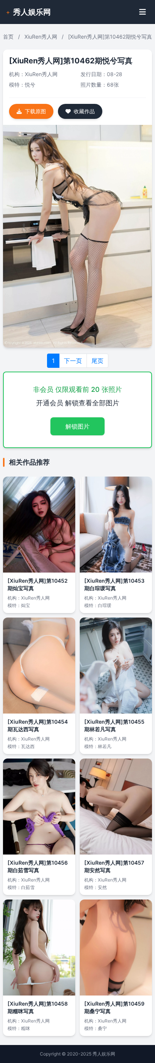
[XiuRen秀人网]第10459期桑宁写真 (114, 1007)
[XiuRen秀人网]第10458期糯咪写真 (38, 1007)
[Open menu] (142, 12)
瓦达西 (28, 746)
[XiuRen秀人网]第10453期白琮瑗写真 (114, 584)
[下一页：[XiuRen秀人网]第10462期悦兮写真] (77, 236)
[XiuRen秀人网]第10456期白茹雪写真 (38, 866)
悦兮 (30, 84)
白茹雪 (28, 887)
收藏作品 (84, 111)
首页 (8, 36)
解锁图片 (77, 426)
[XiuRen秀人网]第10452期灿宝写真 (38, 584)
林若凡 (104, 746)
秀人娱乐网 (32, 11)
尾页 (97, 360)
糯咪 (25, 1028)
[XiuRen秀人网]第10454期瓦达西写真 (38, 725)
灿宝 (25, 605)
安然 (102, 887)
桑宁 (102, 1028)
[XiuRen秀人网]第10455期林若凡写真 (114, 725)
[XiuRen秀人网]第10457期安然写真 (114, 866)
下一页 (73, 360)
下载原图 (35, 111)
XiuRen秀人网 (40, 36)
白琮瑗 (104, 605)
